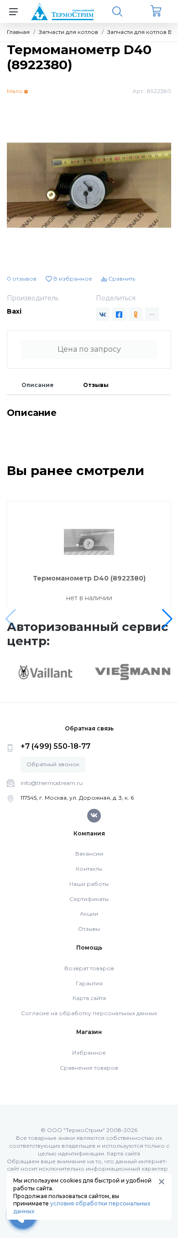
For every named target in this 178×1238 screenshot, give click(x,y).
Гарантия (89, 983)
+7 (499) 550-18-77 (55, 746)
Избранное (89, 1052)
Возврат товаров (89, 968)
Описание (37, 384)
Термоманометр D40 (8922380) (89, 578)
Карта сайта (89, 998)
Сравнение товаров (89, 1067)
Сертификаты (89, 898)
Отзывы (96, 384)
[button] (167, 619)
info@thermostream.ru (52, 782)
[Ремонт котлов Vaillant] (45, 672)
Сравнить (121, 278)
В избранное (72, 278)
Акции (89, 913)
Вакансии (89, 853)
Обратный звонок (52, 764)
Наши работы (89, 883)
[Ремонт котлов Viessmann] (132, 671)
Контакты (89, 868)
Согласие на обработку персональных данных (89, 1013)
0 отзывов (22, 278)
